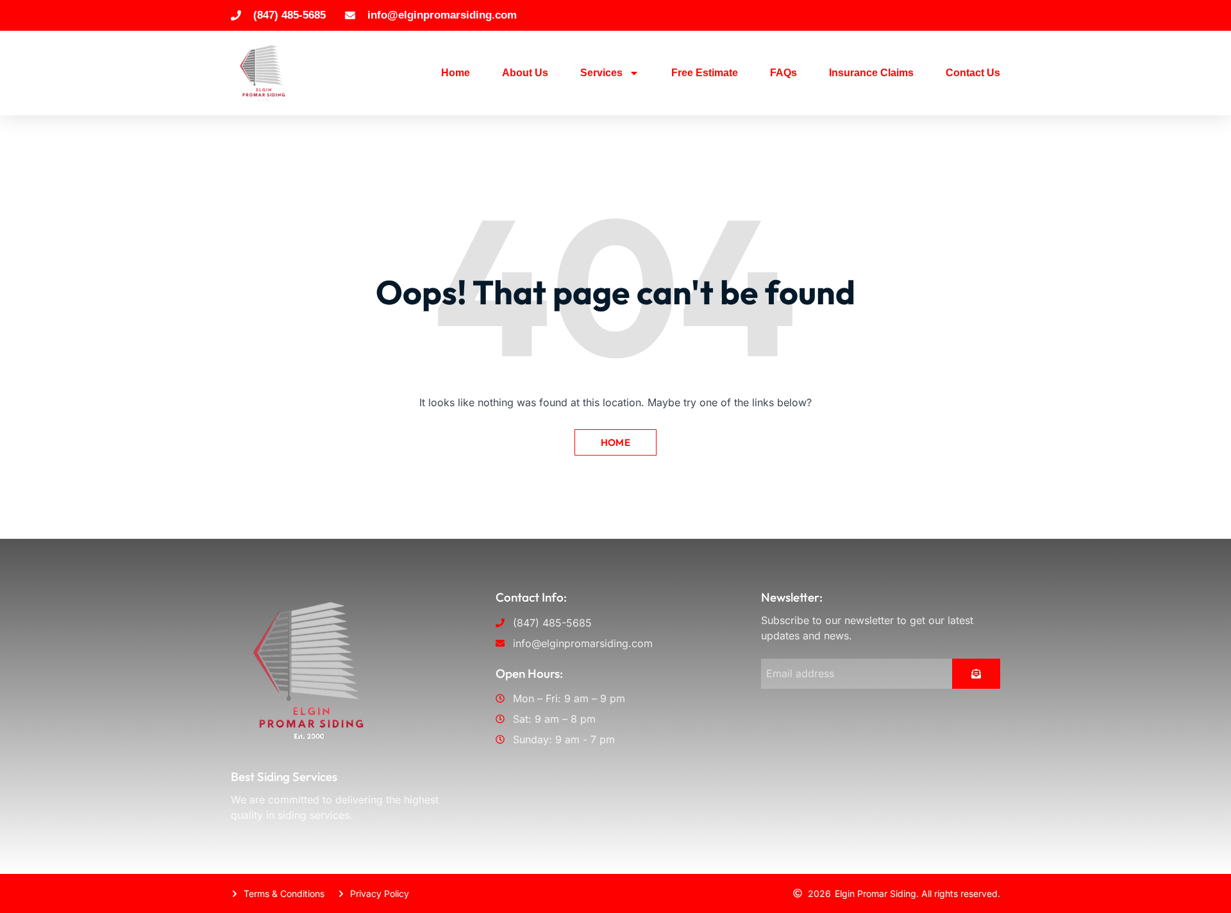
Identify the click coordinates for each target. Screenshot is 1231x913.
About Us (525, 72)
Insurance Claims (871, 72)
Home (455, 72)
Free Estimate (704, 72)
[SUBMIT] (976, 674)
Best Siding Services (284, 776)
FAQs (783, 72)
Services (601, 72)
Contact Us (973, 72)
